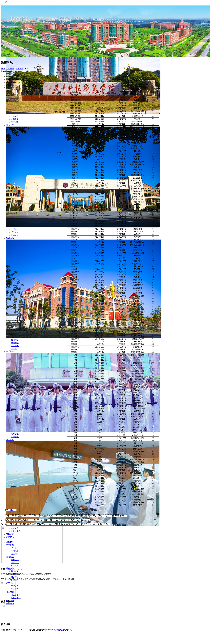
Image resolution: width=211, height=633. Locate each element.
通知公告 (15, 340)
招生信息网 (16, 595)
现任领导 (15, 122)
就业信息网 (16, 598)
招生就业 (10, 69)
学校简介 (15, 116)
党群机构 (15, 229)
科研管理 (15, 437)
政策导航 (19, 69)
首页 (3, 69)
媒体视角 (15, 346)
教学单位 (15, 235)
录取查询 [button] (10, 604)
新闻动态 (15, 343)
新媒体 (14, 349)
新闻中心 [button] (10, 238)
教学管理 (15, 434)
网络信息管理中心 (64, 630)
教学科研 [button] (10, 351)
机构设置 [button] (10, 125)
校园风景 (15, 119)
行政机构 (15, 232)
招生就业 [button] (10, 440)
